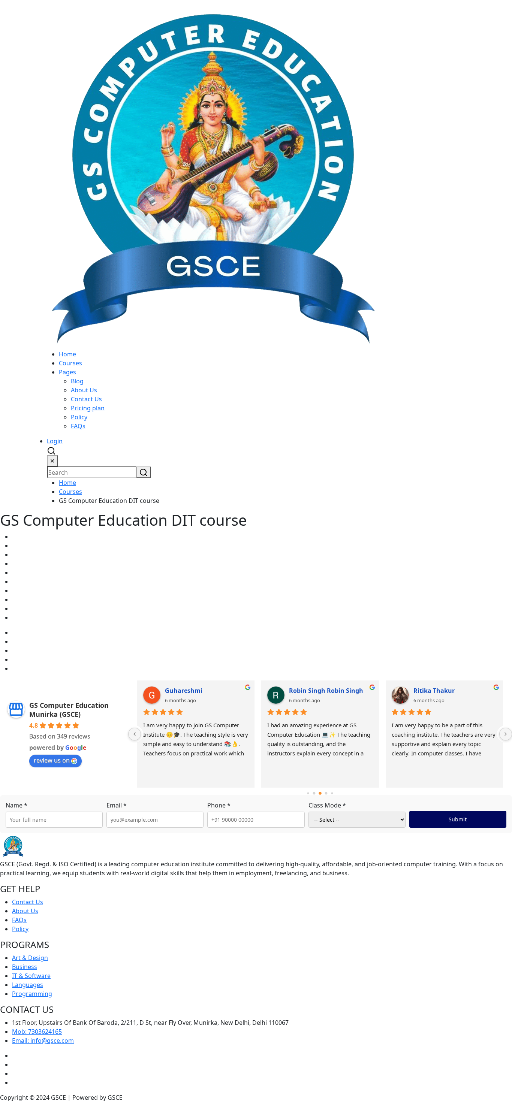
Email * (116, 805)
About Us (84, 390)
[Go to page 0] (308, 793)
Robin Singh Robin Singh (326, 690)
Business (24, 967)
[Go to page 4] (332, 793)
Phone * (219, 805)
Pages (67, 372)
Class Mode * (327, 805)
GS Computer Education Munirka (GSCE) (69, 710)
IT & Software (31, 976)
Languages (27, 985)
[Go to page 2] (320, 793)
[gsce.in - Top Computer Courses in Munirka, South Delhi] (213, 174)
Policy (79, 417)
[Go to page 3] (326, 793)
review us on (52, 760)
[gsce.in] (13, 846)
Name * (16, 805)
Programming (32, 994)
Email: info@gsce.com (43, 1040)
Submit (458, 819)
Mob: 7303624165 (37, 1031)
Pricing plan (88, 408)
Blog (77, 381)
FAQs (78, 426)
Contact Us (86, 399)
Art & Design (30, 958)
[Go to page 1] (314, 793)
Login (55, 441)
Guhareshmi (183, 690)
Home (67, 354)
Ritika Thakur (434, 690)
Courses (70, 363)
